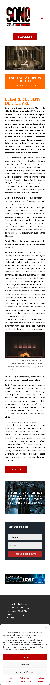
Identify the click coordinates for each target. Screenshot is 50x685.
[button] (46, 627)
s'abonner (25, 36)
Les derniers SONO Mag (17, 611)
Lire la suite (16, 469)
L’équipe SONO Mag (15, 614)
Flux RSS (10, 618)
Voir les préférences (25, 672)
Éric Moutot (21, 85)
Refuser (25, 664)
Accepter (25, 657)
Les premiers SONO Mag (18, 607)
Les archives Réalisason (17, 604)
